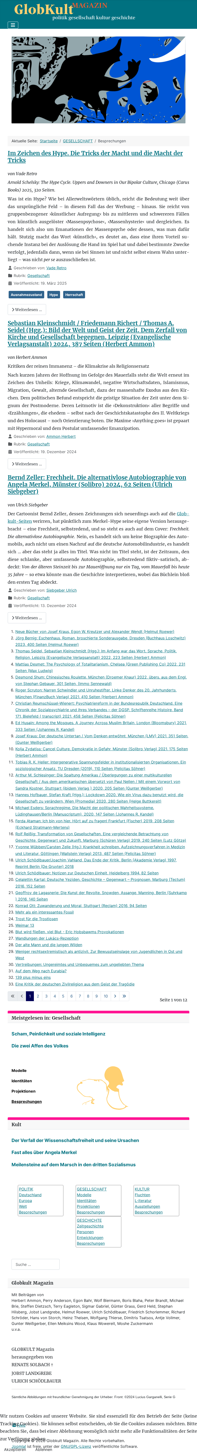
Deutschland (30, 1194)
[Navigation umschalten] (13, 25)
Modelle (19, 1070)
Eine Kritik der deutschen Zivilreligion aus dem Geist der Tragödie (75, 984)
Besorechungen (33, 1212)
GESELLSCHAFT (92, 1189)
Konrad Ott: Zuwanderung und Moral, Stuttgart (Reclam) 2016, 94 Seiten (81, 905)
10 (106, 996)
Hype (53, 295)
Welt (23, 1206)
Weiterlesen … (28, 309)
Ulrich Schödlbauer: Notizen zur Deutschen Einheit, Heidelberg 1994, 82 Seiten (87, 873)
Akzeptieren (15, 1449)
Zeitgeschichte (90, 1226)
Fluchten (142, 1194)
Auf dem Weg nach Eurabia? (41, 970)
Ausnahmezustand (26, 295)
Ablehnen (43, 1449)
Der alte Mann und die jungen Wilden (48, 944)
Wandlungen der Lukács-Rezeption (47, 938)
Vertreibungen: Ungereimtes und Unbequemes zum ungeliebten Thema (79, 964)
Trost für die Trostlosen (36, 918)
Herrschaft (74, 295)
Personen (85, 1231)
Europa (25, 1200)
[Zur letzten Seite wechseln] (124, 996)
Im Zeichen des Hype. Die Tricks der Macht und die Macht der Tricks (95, 157)
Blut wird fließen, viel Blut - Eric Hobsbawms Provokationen (69, 931)
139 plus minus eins (33, 977)
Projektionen (24, 1091)
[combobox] (36, 1264)
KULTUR (142, 1189)
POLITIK (26, 1189)
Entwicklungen (90, 1237)
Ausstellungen (147, 1206)
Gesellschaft (38, 275)
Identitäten (22, 1080)
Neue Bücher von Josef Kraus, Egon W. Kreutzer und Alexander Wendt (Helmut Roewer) (94, 631)
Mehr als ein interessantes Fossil (44, 912)
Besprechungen (27, 1101)
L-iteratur (143, 1200)
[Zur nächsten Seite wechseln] (115, 996)
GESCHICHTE (89, 1220)
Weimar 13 (24, 925)
